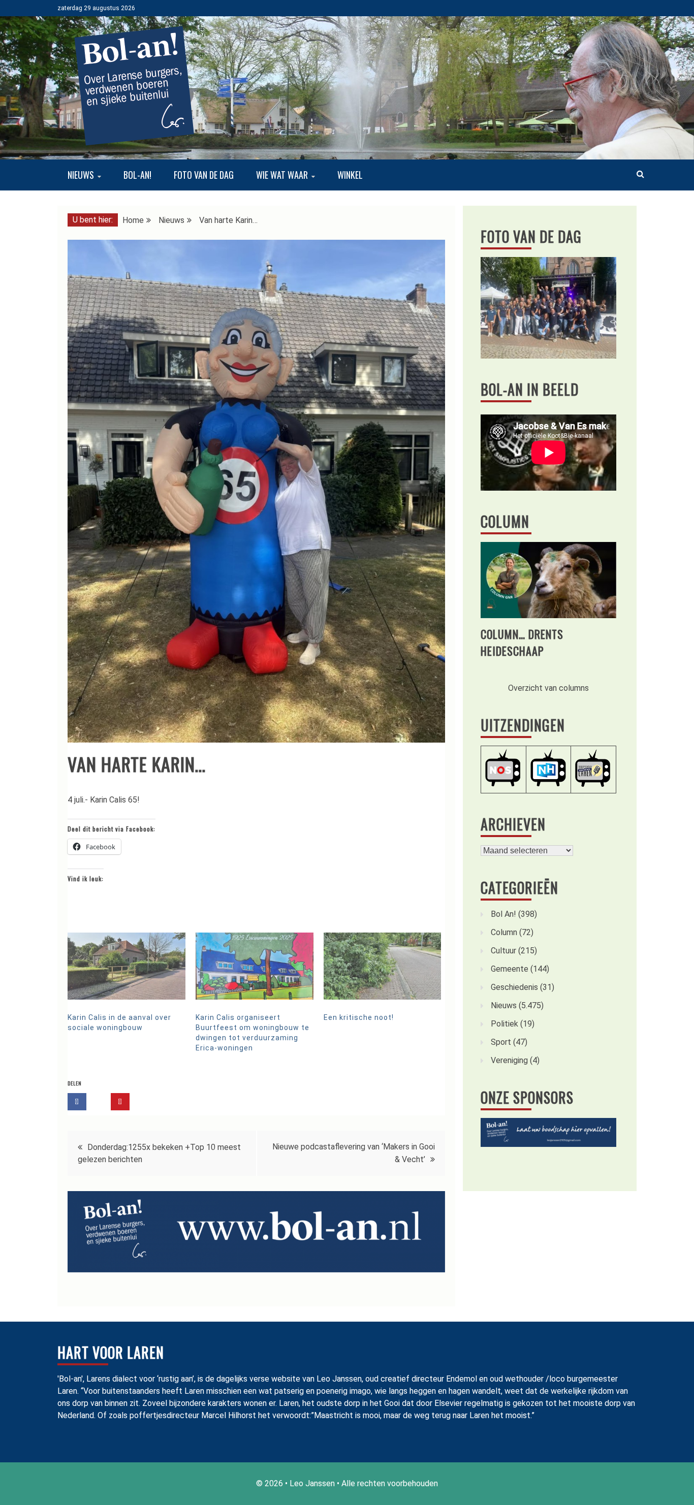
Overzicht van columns (548, 688)
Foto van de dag (204, 174)
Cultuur (503, 950)
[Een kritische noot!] (382, 966)
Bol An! (503, 914)
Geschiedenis (514, 987)
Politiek (504, 1024)
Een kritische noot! (359, 1017)
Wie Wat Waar (282, 174)
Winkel (350, 174)
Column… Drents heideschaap (522, 642)
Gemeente (509, 969)
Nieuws (81, 174)
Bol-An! (137, 174)
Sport (501, 1042)
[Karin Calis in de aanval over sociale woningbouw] (126, 966)
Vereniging (509, 1060)
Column (505, 521)
